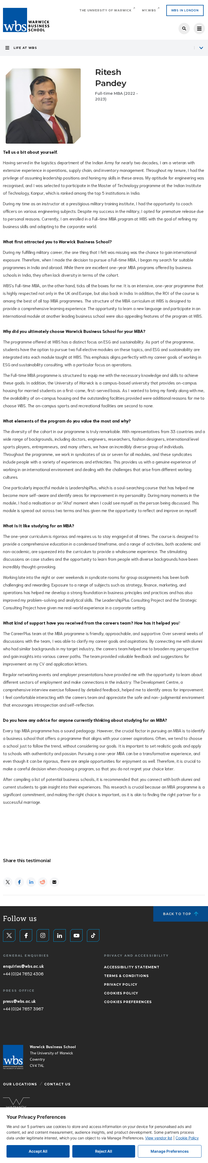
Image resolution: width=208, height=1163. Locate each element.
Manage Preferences (170, 1151)
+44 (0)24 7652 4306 (23, 973)
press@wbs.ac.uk (19, 1001)
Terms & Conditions (126, 976)
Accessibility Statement (132, 967)
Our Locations (20, 1084)
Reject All (103, 1151)
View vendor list (158, 1138)
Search (184, 28)
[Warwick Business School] (26, 20)
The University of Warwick (105, 10)
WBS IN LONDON (185, 10)
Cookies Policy (121, 993)
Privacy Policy (120, 984)
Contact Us (57, 1084)
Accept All (38, 1151)
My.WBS (149, 10)
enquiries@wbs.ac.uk (23, 966)
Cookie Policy (187, 1138)
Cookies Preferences (128, 1002)
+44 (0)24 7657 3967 (23, 1008)
